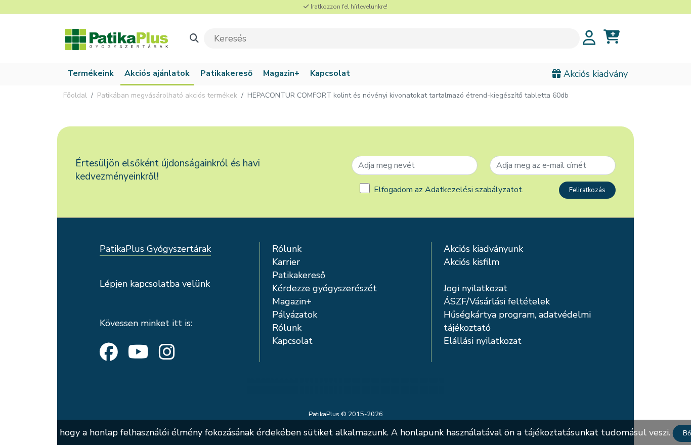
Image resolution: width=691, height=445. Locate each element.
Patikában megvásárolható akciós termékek (167, 95)
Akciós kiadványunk (483, 249)
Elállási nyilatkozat (483, 341)
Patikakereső (226, 73)
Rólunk (286, 249)
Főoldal (75, 95)
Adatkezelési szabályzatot (473, 189)
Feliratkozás (587, 190)
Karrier (286, 262)
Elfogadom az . (449, 189)
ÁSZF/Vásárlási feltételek (497, 301)
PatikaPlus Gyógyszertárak (155, 249)
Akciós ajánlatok (157, 73)
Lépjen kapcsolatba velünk (155, 284)
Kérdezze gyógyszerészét (324, 288)
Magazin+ (281, 73)
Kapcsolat (330, 73)
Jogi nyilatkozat (475, 288)
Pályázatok (294, 314)
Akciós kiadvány (594, 74)
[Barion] (345, 386)
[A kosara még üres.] (611, 37)
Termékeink (90, 73)
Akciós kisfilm (471, 262)
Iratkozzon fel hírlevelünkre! (348, 7)
